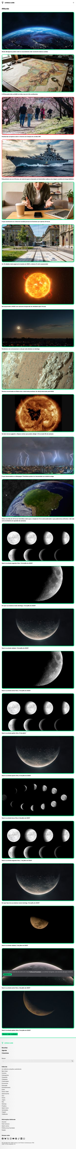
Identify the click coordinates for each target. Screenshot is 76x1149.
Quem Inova (5, 1108)
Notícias (4, 1104)
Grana (3, 1097)
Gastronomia (5, 1093)
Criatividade (5, 1081)
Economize (5, 1083)
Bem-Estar (5, 1071)
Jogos (3, 1100)
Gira (3, 1095)
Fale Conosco (6, 1124)
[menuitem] (38, 1048)
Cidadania (4, 1079)
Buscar (4, 1058)
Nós (3, 1102)
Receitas (4, 1048)
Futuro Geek (5, 1091)
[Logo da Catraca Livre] (8, 2)
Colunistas (5, 1053)
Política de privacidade (8, 1128)
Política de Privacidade (35, 971)
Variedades (5, 1110)
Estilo (3, 1089)
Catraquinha (5, 1075)
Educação (4, 1085)
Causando (4, 1077)
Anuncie (4, 1122)
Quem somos (5, 1126)
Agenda (4, 1050)
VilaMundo (5, 1114)
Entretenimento (6, 1087)
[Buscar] (72, 1061)
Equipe (4, 1130)
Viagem (4, 1112)
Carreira (4, 1073)
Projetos (4, 1106)
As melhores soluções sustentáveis (11, 1069)
